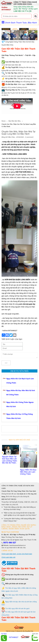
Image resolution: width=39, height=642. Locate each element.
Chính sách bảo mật (8, 557)
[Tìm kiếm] (35, 16)
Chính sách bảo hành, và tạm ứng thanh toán (17, 554)
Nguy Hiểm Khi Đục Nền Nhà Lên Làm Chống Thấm (10, 471)
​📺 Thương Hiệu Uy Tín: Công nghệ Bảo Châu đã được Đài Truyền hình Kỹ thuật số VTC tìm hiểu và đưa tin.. (28, 461)
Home (4, 121)
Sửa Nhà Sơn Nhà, (14, 121)
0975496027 (6, 9)
